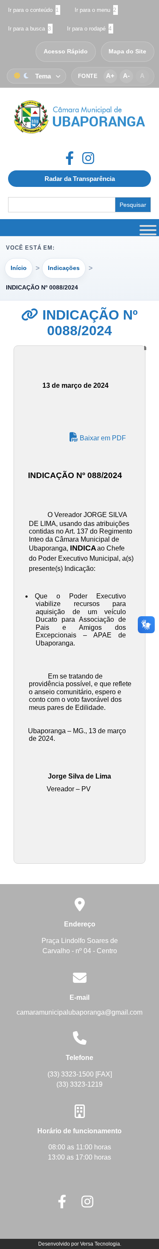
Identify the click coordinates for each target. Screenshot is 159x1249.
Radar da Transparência (80, 178)
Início (19, 267)
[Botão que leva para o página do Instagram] (88, 158)
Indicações (64, 267)
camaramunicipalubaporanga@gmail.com (79, 1012)
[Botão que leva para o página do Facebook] (73, 158)
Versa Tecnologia (100, 1244)
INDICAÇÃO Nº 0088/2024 (88, 322)
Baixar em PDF (102, 438)
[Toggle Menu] (146, 227)
